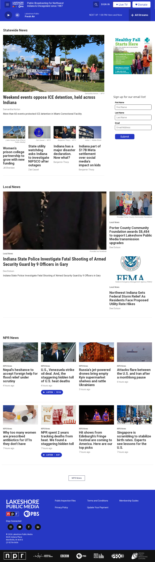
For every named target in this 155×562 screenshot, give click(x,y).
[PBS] (81, 556)
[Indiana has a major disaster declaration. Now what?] (65, 132)
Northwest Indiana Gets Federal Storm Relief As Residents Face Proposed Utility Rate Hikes (128, 298)
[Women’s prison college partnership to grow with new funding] (14, 132)
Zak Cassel (33, 169)
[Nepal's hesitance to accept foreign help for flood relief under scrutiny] (20, 352)
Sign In (105, 4)
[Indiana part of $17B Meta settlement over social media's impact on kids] (90, 132)
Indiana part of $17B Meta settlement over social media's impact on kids (90, 155)
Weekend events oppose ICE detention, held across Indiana (49, 100)
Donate (142, 4)
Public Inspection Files (65, 501)
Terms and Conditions (97, 501)
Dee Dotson (8, 271)
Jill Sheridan (9, 168)
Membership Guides (129, 501)
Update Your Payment (97, 507)
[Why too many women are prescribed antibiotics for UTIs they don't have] (20, 415)
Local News (8, 253)
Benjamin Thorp (61, 162)
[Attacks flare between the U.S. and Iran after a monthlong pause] (134, 352)
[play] (8, 15)
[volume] (17, 15)
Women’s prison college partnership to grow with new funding (14, 155)
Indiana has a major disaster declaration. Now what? (64, 151)
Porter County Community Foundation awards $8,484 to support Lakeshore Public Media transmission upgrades (130, 235)
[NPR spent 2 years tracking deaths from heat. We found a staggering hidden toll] (58, 415)
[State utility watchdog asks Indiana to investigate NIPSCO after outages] (39, 132)
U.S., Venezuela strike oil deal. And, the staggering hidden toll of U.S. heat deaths (57, 375)
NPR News (7, 366)
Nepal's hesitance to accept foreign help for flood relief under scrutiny (20, 375)
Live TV (123, 4)
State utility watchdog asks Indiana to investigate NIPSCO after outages (38, 155)
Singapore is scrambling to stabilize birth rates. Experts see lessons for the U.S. (134, 440)
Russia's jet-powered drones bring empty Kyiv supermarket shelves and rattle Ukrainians (94, 377)
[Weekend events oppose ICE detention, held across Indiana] (53, 63)
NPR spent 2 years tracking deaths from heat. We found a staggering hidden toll (57, 438)
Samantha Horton (11, 109)
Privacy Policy (61, 507)
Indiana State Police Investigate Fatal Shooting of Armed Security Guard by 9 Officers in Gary (54, 261)
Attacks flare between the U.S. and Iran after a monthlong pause (134, 373)
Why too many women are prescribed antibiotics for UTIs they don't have (19, 438)
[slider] (22, 15)
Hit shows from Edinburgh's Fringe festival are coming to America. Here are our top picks (95, 440)
